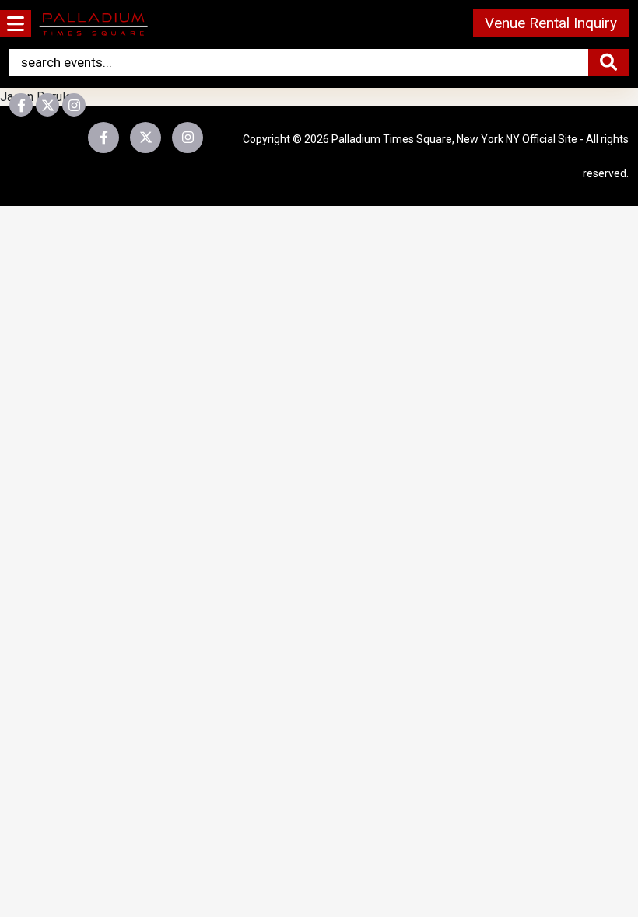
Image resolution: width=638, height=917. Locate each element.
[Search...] (608, 62)
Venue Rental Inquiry (551, 23)
